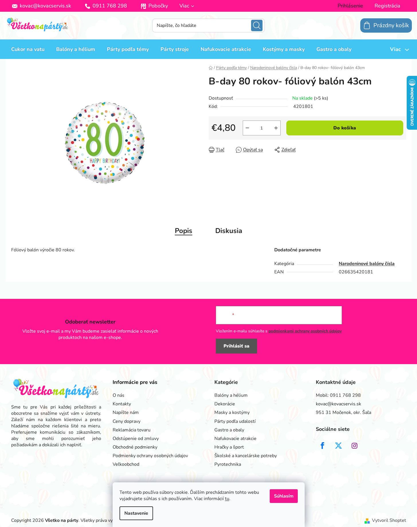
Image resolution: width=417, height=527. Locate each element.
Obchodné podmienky (135, 447)
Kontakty (122, 404)
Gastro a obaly (229, 430)
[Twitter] (338, 445)
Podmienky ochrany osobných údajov (150, 456)
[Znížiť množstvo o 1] (247, 128)
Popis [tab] (183, 230)
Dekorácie (224, 404)
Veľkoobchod (126, 464)
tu (227, 499)
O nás (118, 395)
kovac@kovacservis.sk (45, 5)
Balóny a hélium (231, 395)
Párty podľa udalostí (235, 421)
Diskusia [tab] (228, 230)
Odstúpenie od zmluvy (136, 438)
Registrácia (387, 5)
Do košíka (344, 128)
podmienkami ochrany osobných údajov (305, 331)
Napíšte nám (126, 412)
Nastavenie (136, 513)
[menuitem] (27, 49)
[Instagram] (354, 445)
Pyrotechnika (227, 464)
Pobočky (158, 5)
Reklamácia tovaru (131, 430)
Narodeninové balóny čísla (367, 263)
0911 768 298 (110, 5)
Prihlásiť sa (236, 346)
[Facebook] (322, 445)
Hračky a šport (229, 447)
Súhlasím (283, 496)
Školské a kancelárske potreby (245, 456)
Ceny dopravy (126, 421)
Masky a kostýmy (232, 412)
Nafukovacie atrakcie (235, 438)
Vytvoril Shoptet (389, 520)
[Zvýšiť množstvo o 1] (276, 128)
